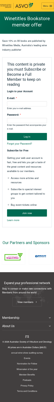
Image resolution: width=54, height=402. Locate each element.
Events (27, 358)
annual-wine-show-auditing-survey (27, 352)
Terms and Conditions (27, 390)
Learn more (13, 220)
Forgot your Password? (19, 143)
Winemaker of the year (27, 369)
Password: (14, 114)
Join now (27, 213)
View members (25, 302)
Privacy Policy (27, 385)
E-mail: (12, 98)
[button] (27, 318)
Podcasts (27, 379)
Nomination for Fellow (27, 363)
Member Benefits (27, 374)
